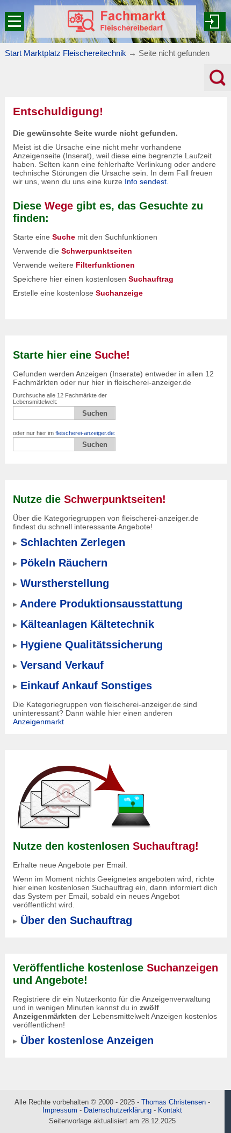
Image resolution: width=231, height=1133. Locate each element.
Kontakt (170, 1110)
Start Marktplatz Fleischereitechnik (65, 53)
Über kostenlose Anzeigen (87, 1040)
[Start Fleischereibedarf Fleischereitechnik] (115, 21)
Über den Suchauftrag (76, 920)
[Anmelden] (215, 21)
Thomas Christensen (173, 1102)
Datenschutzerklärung (117, 1110)
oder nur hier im (64, 433)
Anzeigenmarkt (38, 721)
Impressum (59, 1110)
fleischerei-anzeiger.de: (85, 433)
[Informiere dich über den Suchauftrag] (83, 796)
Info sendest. (147, 181)
